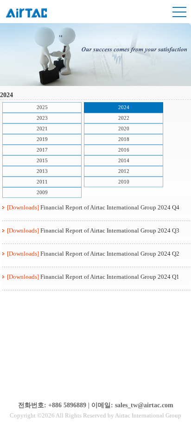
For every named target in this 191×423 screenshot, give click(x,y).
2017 (42, 150)
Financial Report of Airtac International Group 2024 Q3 (109, 230)
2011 (42, 181)
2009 (42, 192)
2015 (42, 160)
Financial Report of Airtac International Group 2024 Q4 (109, 207)
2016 (123, 150)
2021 (42, 128)
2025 (42, 107)
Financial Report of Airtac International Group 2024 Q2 (109, 253)
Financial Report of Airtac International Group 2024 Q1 (109, 276)
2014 (123, 160)
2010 (123, 181)
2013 (42, 171)
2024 (123, 107)
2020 (123, 128)
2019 (42, 139)
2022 (123, 118)
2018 (123, 139)
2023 (42, 118)
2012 (123, 171)
